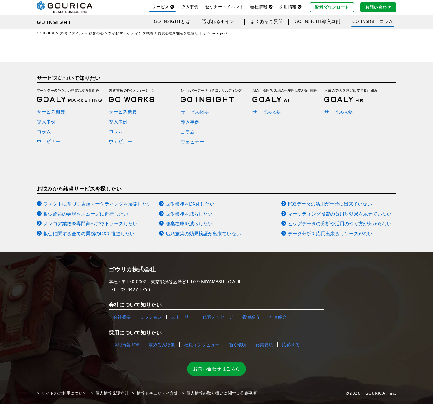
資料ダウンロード (332, 7)
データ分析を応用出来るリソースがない (330, 233)
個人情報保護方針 (111, 393)
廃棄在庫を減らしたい (189, 223)
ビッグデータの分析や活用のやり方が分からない (339, 223)
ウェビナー (48, 141)
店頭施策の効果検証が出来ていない (203, 233)
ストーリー (182, 317)
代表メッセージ (217, 317)
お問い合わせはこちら (216, 368)
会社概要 (122, 317)
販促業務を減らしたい (189, 213)
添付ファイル (71, 33)
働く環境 (237, 344)
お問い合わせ (378, 7)
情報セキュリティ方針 (157, 393)
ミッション (151, 317)
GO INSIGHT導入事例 (317, 21)
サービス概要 (51, 111)
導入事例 (190, 6)
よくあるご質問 (267, 21)
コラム (44, 131)
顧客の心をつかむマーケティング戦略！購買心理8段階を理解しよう (147, 33)
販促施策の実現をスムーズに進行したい (85, 213)
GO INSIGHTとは (172, 21)
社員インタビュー (201, 344)
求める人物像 (161, 344)
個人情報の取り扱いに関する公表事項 (221, 393)
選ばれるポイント (220, 21)
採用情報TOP (126, 344)
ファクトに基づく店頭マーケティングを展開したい (97, 203)
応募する (291, 344)
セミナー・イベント (224, 6)
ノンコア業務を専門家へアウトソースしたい (90, 223)
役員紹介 (251, 317)
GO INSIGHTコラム (372, 21)
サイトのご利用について (64, 393)
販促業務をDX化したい (190, 203)
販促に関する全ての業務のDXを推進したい (89, 233)
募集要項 (264, 344)
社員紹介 (278, 317)
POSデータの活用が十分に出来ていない (330, 203)
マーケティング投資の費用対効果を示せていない (339, 213)
